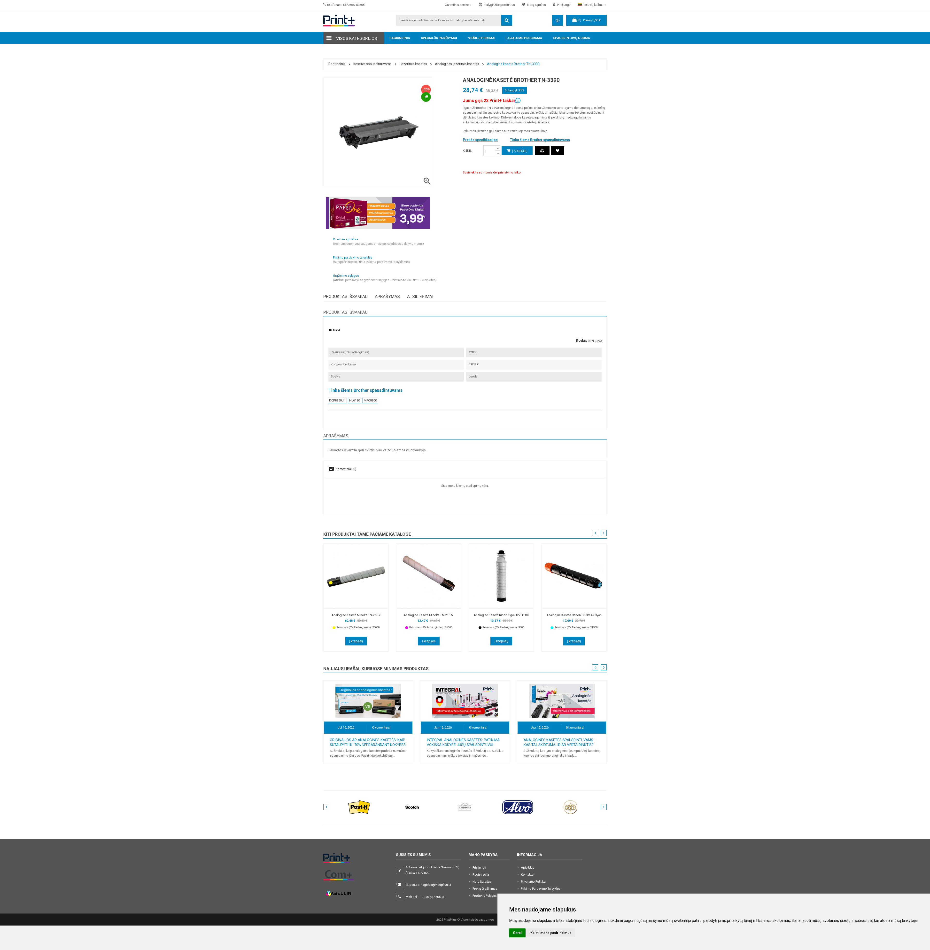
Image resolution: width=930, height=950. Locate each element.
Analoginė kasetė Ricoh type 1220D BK (428, 615)
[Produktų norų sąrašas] (557, 150)
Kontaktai (527, 874)
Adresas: (432, 870)
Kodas (581, 340)
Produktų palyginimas (488, 895)
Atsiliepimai (420, 296)
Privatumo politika (533, 881)
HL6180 (354, 400)
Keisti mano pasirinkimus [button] (550, 933)
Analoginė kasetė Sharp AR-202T (574, 615)
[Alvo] (517, 807)
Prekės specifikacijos (480, 140)
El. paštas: (428, 885)
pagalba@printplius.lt (436, 885)
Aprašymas (387, 296)
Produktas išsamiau (345, 296)
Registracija (481, 874)
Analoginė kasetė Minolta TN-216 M (356, 615)
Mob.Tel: (425, 897)
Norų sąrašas (482, 881)
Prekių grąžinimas (485, 888)
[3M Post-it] (359, 807)
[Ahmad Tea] (465, 807)
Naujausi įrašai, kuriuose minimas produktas (376, 668)
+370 (433, 897)
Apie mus (527, 867)
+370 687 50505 (353, 5)
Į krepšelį (519, 151)
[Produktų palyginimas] (542, 150)
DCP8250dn (337, 400)
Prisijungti (479, 867)
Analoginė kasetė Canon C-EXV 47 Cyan (501, 615)
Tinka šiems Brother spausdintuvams (540, 140)
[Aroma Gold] (570, 807)
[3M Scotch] (412, 807)
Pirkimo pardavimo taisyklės (540, 888)
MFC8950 (370, 400)
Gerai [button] (517, 933)
